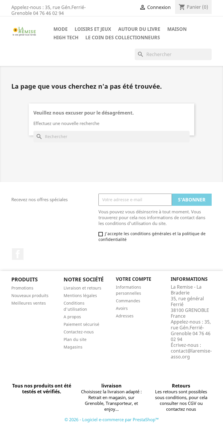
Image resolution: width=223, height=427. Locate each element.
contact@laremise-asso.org (191, 354)
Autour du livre (139, 29)
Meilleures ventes (28, 303)
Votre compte (133, 279)
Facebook (18, 254)
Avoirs (122, 308)
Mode (60, 29)
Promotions (22, 288)
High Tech (65, 37)
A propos (72, 316)
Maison (177, 29)
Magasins (73, 347)
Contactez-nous (79, 332)
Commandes (128, 300)
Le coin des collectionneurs (122, 37)
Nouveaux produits (29, 295)
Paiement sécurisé (81, 324)
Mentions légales (80, 295)
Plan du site (75, 339)
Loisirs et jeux (93, 29)
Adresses (125, 316)
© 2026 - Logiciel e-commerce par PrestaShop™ (111, 419)
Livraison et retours (82, 288)
